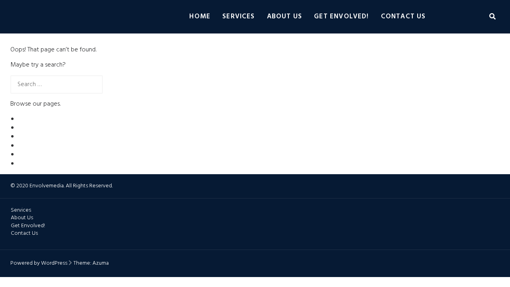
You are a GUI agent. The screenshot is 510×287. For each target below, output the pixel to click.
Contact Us (403, 16)
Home (199, 16)
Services (238, 16)
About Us (284, 16)
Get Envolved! (341, 16)
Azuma (100, 263)
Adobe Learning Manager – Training (66, 128)
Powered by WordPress (38, 263)
